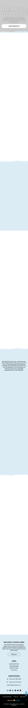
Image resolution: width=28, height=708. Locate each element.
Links (14, 661)
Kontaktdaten (14, 676)
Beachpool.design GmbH (14, 642)
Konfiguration (14, 664)
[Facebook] (10, 690)
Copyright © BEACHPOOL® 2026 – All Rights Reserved (14, 705)
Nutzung (14, 670)
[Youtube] (18, 690)
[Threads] (13, 690)
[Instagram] (7, 690)
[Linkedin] (20, 690)
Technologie (14, 666)
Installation (14, 668)
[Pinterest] (15, 690)
